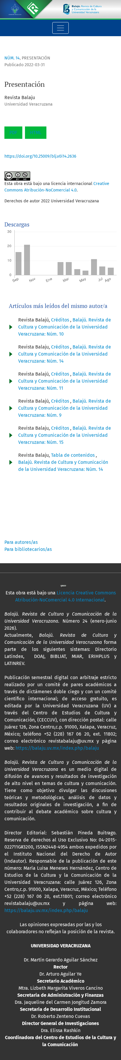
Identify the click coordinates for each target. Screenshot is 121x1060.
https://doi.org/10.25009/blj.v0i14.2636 (40, 156)
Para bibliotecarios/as (28, 549)
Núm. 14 (12, 58)
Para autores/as (21, 542)
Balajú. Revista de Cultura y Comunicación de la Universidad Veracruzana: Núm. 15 (64, 435)
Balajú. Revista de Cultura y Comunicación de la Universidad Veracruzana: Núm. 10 (64, 327)
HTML (35, 132)
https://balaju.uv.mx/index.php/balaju (57, 748)
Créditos (60, 320)
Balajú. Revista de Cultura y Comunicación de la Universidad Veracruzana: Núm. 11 (64, 381)
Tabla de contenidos (73, 455)
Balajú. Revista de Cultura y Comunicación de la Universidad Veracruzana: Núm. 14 (64, 354)
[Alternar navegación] (60, 28)
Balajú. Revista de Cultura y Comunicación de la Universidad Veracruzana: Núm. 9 (64, 408)
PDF (13, 132)
